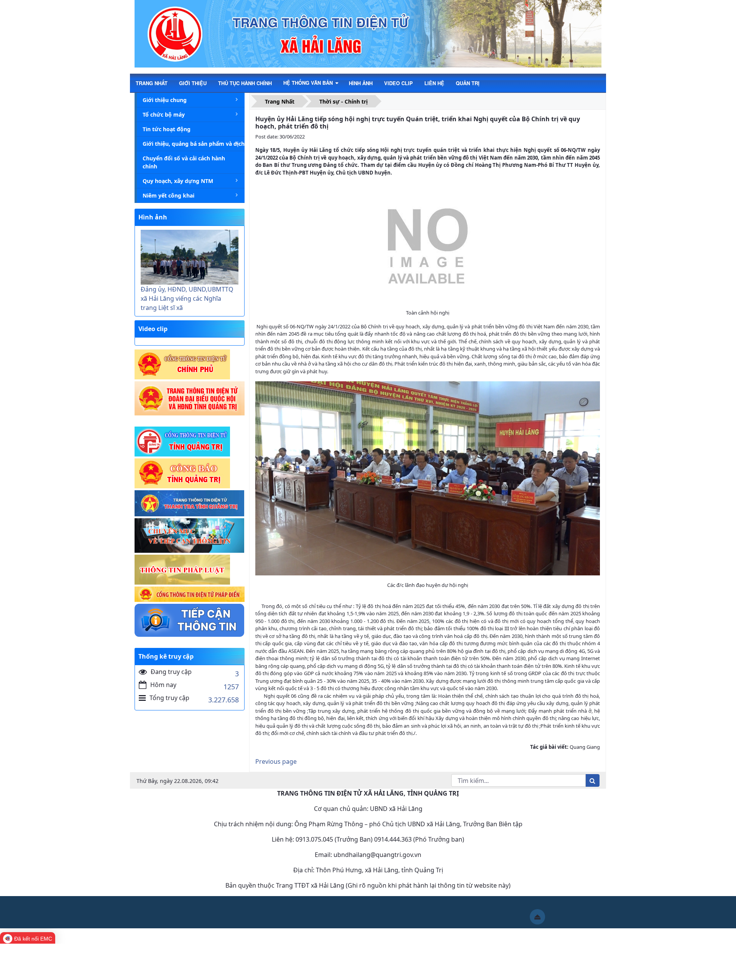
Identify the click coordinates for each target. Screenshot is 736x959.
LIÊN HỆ (434, 83)
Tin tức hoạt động (167, 129)
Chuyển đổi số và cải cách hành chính (184, 162)
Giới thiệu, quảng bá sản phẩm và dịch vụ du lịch (194, 143)
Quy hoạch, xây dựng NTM (178, 181)
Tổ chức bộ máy (164, 114)
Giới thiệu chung (165, 100)
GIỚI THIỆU (193, 83)
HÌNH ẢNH (361, 83)
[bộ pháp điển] (190, 594)
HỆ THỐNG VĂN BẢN (308, 82)
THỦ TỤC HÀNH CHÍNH (245, 83)
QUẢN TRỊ (468, 83)
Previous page (276, 761)
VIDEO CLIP (398, 83)
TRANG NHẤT (152, 83)
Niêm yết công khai (168, 195)
